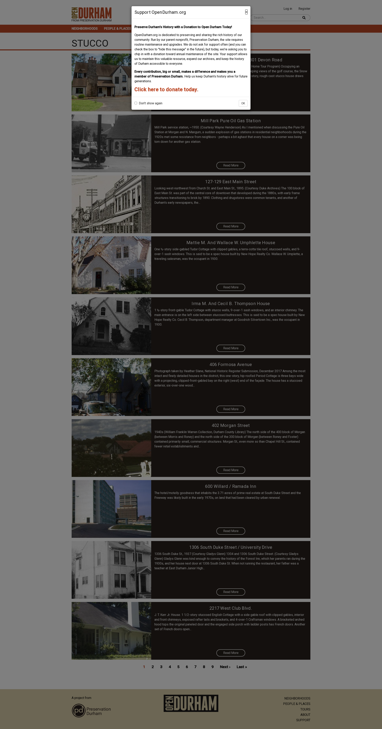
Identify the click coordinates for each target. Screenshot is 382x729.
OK (243, 103)
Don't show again (150, 103)
